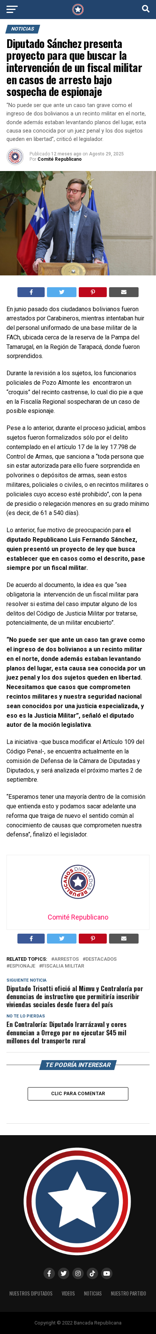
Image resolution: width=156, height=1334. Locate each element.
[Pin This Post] (93, 292)
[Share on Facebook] (31, 292)
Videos (68, 1293)
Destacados (101, 959)
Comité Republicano (59, 159)
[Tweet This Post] (61, 292)
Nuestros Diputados (31, 1293)
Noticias (93, 1293)
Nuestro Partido (128, 1293)
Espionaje (22, 966)
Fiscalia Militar (63, 966)
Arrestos (66, 959)
